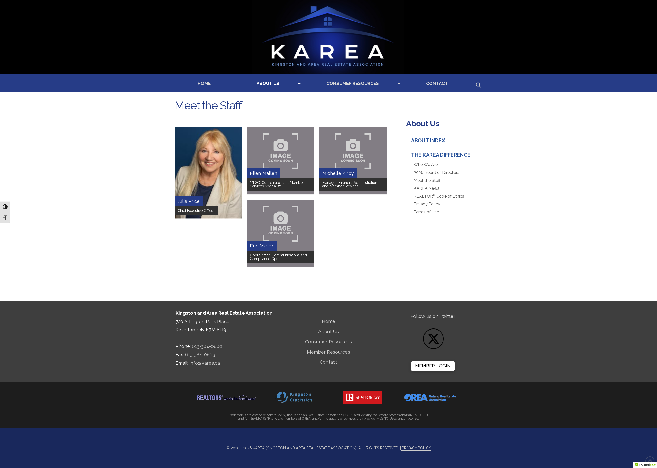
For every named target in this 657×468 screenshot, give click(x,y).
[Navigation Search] (476, 86)
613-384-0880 (207, 346)
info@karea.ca (204, 363)
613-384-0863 (200, 354)
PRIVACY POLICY (416, 448)
